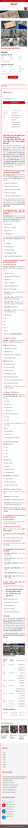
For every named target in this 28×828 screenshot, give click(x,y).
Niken (4, 764)
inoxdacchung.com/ (11, 792)
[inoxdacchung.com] (14, 4)
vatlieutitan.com (21, 678)
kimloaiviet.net (21, 664)
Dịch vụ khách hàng (8, 814)
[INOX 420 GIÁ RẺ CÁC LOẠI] (23, 729)
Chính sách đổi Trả (8, 809)
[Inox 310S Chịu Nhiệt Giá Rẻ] (5, 729)
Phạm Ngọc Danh (13, 785)
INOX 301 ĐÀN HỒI (13, 736)
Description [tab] (4, 86)
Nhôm (4, 757)
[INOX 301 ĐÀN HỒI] (14, 729)
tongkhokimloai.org (15, 126)
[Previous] (1, 734)
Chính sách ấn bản (8, 816)
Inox (16, 13)
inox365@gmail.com (16, 115)
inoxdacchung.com (15, 117)
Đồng (4, 755)
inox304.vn (22, 672)
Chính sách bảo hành (8, 811)
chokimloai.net (21, 700)
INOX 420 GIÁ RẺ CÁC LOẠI (23, 736)
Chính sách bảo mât (8, 802)
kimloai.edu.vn (21, 675)
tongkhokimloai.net (15, 124)
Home (12, 13)
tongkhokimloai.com (16, 122)
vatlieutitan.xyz (21, 670)
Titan (4, 762)
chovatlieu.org (21, 693)
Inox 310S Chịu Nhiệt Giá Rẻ (4, 736)
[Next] (27, 734)
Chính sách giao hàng (8, 806)
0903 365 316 (14, 112)
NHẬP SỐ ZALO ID (7, 92)
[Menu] (2, 4)
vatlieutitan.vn (22, 682)
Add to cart (13, 77)
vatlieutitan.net (21, 698)
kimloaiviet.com (21, 667)
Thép (4, 760)
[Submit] (25, 8)
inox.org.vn (22, 695)
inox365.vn (14, 119)
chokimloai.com (21, 703)
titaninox (22, 680)
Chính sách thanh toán (9, 804)
